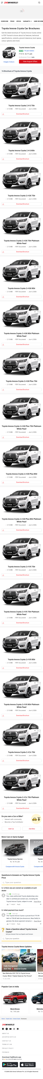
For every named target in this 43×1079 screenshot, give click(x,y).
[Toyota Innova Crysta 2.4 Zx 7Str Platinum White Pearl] (21, 779)
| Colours (11, 62)
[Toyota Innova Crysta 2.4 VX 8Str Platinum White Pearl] (21, 687)
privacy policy (7, 1048)
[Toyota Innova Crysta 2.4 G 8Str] (21, 133)
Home (3, 1018)
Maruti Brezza (15, 1009)
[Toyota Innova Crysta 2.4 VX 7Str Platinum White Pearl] (21, 594)
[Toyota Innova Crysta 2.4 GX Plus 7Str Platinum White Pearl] (21, 408)
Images (6, 62)
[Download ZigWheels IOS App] (28, 1064)
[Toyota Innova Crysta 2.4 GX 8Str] (21, 270)
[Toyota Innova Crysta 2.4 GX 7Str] (21, 178)
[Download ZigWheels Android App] (10, 1064)
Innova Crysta (16, 1018)
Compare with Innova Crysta (15, 867)
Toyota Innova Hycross (15, 859)
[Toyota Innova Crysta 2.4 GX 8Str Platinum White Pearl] (21, 315)
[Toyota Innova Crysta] (9, 52)
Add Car (11, 829)
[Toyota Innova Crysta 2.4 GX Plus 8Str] (21, 456)
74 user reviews (29, 51)
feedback (5, 1052)
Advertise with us (9, 1037)
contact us (6, 1041)
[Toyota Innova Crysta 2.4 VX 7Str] (21, 549)
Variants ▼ (27, 21)
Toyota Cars (9, 1018)
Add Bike (32, 829)
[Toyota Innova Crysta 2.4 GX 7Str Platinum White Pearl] (21, 223)
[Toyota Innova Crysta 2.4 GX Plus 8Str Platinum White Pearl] (21, 501)
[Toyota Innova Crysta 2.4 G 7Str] (21, 88)
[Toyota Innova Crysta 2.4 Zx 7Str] (21, 734)
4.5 (20, 51)
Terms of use (7, 1044)
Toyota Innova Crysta (27, 48)
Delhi (33, 57)
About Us (5, 1033)
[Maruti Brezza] (15, 998)
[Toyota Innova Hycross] (15, 848)
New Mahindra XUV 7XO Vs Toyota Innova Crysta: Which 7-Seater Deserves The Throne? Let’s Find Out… (17, 974)
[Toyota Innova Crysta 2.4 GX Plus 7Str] (21, 363)
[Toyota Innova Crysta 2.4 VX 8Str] (21, 641)
